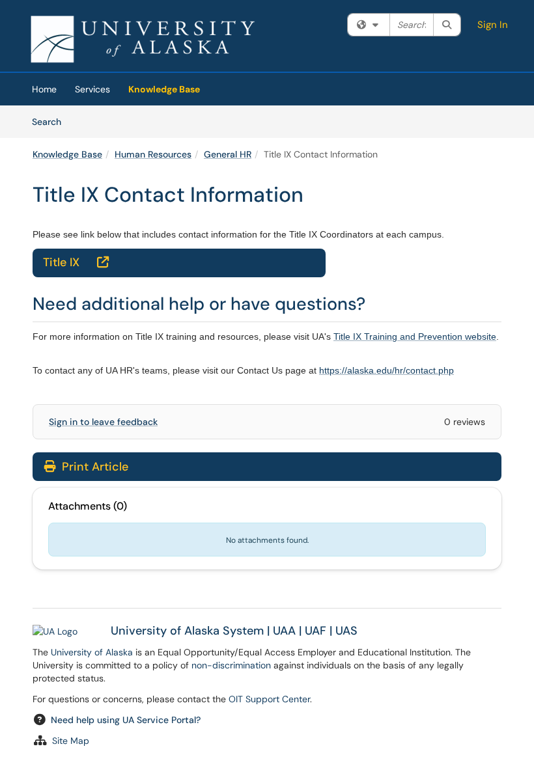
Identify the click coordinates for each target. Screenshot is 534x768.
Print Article (93, 466)
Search (51, 121)
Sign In (492, 24)
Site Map (70, 741)
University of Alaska (92, 652)
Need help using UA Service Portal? (126, 720)
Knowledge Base (164, 89)
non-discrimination (231, 665)
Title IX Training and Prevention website (414, 336)
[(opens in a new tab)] (142, 39)
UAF (315, 630)
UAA (284, 630)
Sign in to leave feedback (103, 422)
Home (44, 89)
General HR (227, 154)
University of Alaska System (187, 630)
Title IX (76, 262)
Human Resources (153, 154)
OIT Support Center (269, 699)
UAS (346, 630)
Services (92, 89)
